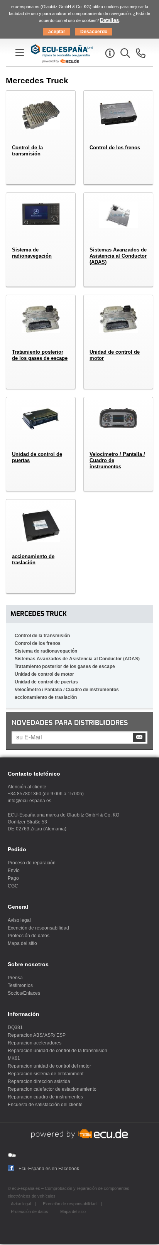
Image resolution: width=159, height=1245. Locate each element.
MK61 (14, 1058)
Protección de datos (28, 935)
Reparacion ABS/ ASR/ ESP (37, 1035)
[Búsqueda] (124, 54)
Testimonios (20, 985)
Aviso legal (19, 920)
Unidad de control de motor (44, 674)
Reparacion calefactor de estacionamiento (52, 1089)
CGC (13, 886)
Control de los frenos (38, 643)
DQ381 (15, 1027)
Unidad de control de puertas (46, 682)
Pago (13, 878)
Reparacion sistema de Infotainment (45, 1073)
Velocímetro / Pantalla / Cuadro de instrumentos (67, 689)
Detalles (109, 20)
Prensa (15, 977)
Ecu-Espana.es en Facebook (49, 1168)
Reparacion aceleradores (34, 1043)
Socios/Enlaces (24, 993)
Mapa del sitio (22, 943)
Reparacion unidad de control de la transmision (57, 1050)
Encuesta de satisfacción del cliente (45, 1104)
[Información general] (109, 54)
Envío (14, 870)
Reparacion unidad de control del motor (49, 1066)
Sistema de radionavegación (46, 651)
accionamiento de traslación (46, 697)
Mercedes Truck (38, 613)
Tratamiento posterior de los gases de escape (65, 666)
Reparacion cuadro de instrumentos (45, 1097)
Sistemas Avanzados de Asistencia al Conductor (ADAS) (77, 658)
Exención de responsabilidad (38, 928)
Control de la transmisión (42, 635)
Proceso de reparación (32, 862)
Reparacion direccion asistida (39, 1081)
